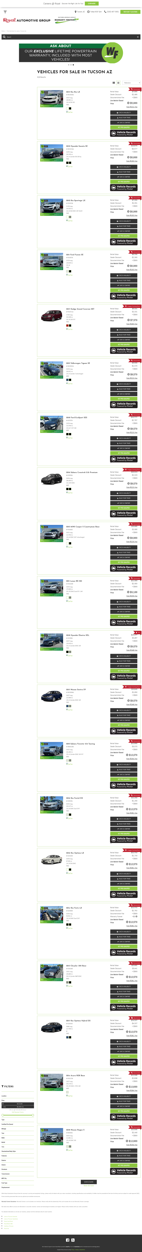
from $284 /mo (131, 1090)
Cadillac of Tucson (8, 1226)
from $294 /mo (131, 1145)
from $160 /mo (131, 161)
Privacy (72, 1249)
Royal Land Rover (8, 1221)
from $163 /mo (131, 215)
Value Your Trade (124, 118)
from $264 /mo (131, 758)
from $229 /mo (131, 541)
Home (3, 31)
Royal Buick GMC (8, 1224)
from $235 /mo (131, 596)
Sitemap (76, 1249)
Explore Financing (111, 462)
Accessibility (82, 1249)
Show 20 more (88, 1182)
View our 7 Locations (130, 12)
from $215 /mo (131, 378)
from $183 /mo (131, 324)
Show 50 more (89, 1185)
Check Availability (125, 113)
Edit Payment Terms (18, 1112)
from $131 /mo (131, 107)
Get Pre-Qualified (124, 127)
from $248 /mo (131, 650)
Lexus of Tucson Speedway (11, 1219)
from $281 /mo (131, 813)
